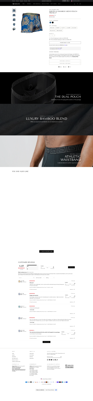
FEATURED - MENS (55, 9)
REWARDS (14, 356)
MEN (24, 3)
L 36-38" (68, 27)
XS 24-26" (52, 27)
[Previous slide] (13, 209)
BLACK (53, 22)
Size (52, 25)
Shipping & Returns (65, 63)
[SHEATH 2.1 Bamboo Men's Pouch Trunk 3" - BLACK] (47, 240)
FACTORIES (32, 355)
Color (53, 20)
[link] (52, 15)
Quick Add (47, 234)
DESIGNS (31, 356)
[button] (32, 265)
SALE (59, 3)
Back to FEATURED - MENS (47, 251)
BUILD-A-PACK (45, 3)
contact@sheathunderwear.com (19, 369)
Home (50, 9)
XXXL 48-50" (59, 30)
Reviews (17, 0)
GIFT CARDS (54, 3)
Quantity (51, 33)
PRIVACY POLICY (15, 359)
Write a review (71, 267)
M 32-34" (63, 27)
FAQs (29, 0)
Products (13, 0)
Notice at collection (40, 389)
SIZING (13, 355)
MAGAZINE (32, 358)
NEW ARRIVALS (36, 3)
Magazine (21, 0)
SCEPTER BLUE (50, 22)
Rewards (25, 0)
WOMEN (29, 3)
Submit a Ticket (17, 368)
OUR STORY (32, 353)
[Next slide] (80, 209)
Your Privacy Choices (50, 389)
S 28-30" (58, 27)
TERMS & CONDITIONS (16, 361)
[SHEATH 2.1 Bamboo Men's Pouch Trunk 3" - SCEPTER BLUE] (46, 240)
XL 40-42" (74, 27)
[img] (30, 272)
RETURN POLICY (15, 358)
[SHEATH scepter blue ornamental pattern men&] (31, 23)
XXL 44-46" (52, 30)
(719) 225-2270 (18, 367)
